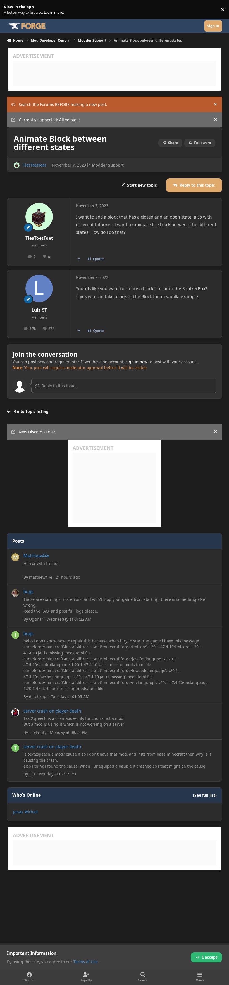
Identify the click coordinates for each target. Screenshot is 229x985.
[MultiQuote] (78, 259)
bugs (28, 592)
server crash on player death (52, 711)
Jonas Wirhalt (25, 812)
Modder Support (108, 165)
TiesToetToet (34, 165)
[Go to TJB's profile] (15, 748)
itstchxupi (38, 696)
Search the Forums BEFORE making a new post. (63, 104)
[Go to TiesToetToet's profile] (17, 165)
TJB (32, 774)
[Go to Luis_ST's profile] (39, 288)
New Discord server (37, 432)
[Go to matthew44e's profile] (15, 557)
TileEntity (37, 732)
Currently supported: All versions (50, 119)
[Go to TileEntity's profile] (15, 712)
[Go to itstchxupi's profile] (15, 635)
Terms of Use (85, 961)
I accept (209, 957)
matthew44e (40, 577)
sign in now (136, 361)
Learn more (11, 9)
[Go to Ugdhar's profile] (15, 593)
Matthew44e (36, 556)
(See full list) (205, 795)
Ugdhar (36, 619)
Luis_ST (39, 310)
